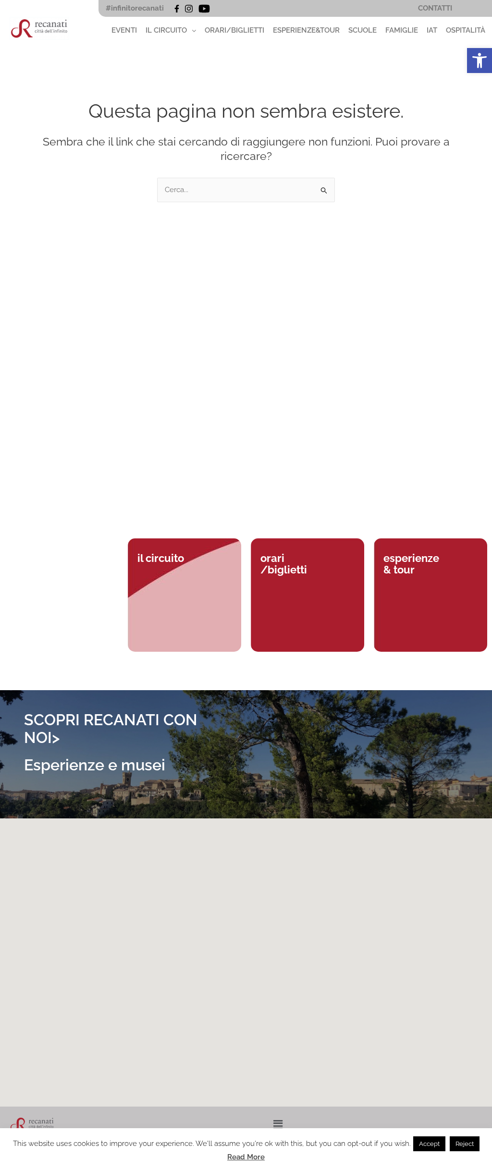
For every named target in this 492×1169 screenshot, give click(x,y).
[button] (479, 60)
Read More (246, 1157)
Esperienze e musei (94, 765)
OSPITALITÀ (465, 30)
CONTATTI (435, 8)
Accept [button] (429, 1143)
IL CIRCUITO (166, 30)
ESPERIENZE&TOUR (306, 30)
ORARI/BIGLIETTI (234, 30)
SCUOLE (362, 30)
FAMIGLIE (401, 30)
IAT (432, 30)
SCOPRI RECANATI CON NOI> (110, 728)
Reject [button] (464, 1143)
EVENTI (124, 30)
